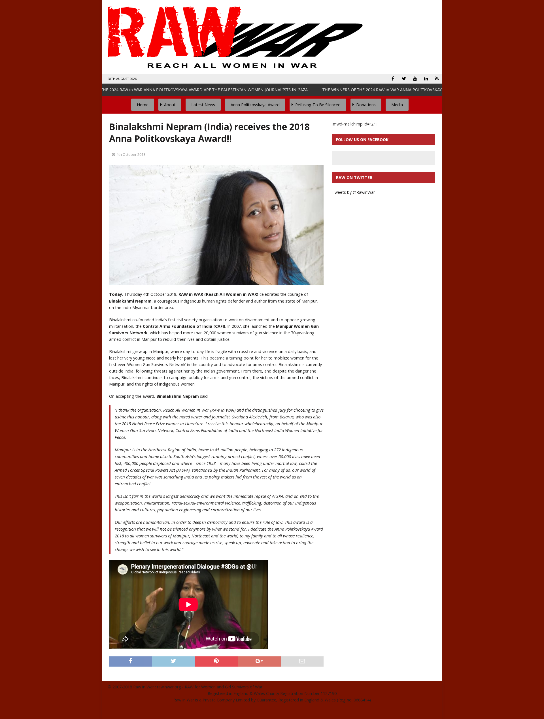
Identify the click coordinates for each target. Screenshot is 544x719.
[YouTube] (415, 79)
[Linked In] (426, 79)
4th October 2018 (130, 154)
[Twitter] (404, 79)
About (170, 104)
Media (397, 104)
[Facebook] (393, 79)
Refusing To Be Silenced (318, 104)
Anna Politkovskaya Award (255, 104)
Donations (366, 104)
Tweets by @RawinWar (353, 192)
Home (142, 104)
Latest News (203, 104)
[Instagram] (437, 79)
